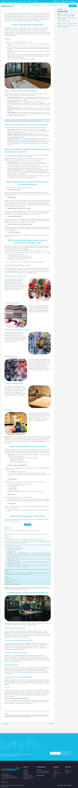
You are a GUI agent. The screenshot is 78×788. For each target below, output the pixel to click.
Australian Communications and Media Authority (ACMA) (20, 141)
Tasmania (35, 1)
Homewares (39, 769)
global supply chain (25, 13)
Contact (67, 772)
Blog (50, 5)
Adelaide (3, 1)
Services (29, 5)
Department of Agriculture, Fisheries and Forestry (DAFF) (34, 672)
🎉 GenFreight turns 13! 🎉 (63, 21)
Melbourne (19, 1)
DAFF (40, 134)
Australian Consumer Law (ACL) (15, 628)
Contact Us (62, 5)
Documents (54, 5)
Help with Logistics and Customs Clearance (19, 698)
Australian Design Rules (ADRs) (35, 368)
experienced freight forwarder (39, 441)
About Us (24, 5)
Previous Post (4, 723)
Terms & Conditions (68, 785)
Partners (45, 5)
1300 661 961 (58, 1)
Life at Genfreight (57, 772)
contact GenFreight (25, 701)
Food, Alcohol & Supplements (43, 772)
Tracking (67, 769)
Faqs (55, 777)
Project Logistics (38, 5)
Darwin (14, 1)
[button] (31, 6)
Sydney (29, 1)
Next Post (51, 723)
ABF (28, 129)
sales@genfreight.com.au (70, 1)
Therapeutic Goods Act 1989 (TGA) (16, 652)
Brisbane (9, 1)
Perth (25, 1)
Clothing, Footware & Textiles (43, 771)
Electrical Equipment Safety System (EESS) (19, 640)
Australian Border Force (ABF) (31, 101)
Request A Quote (68, 771)
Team (55, 771)
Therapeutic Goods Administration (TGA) (29, 140)
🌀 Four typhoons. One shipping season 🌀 (67, 23)
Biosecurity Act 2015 (11, 665)
